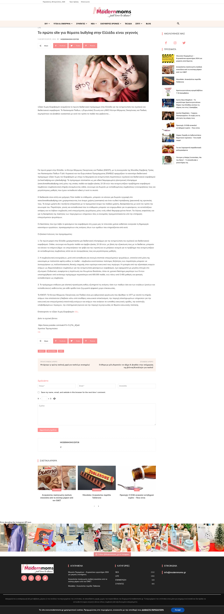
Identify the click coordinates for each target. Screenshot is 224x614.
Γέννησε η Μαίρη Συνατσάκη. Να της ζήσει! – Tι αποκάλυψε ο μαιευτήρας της (188, 160)
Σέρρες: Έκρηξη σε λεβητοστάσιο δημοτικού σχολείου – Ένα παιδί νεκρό (188, 137)
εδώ (76, 312)
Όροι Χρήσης (74, 2)
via (39, 332)
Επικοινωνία (85, 2)
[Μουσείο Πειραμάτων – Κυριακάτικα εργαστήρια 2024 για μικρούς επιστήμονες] (168, 58)
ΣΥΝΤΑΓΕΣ (80, 23)
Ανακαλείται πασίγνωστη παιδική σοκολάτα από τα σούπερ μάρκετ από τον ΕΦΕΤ (56, 498)
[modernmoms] (112, 12)
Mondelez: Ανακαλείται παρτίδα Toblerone (84, 586)
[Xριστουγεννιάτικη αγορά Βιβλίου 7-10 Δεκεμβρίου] (168, 92)
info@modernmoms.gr (175, 572)
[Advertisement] (97, 137)
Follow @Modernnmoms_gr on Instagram (113, 554)
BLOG (148, 23)
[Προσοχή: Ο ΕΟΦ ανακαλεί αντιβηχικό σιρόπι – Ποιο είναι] (137, 478)
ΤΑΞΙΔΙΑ (128, 23)
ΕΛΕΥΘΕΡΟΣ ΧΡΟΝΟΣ (109, 23)
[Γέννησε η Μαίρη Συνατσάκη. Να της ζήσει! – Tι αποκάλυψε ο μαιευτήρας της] (168, 160)
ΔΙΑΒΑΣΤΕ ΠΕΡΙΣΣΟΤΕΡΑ (153, 610)
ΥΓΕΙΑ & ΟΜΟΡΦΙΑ (62, 23)
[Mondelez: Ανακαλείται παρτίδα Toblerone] (97, 478)
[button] (178, 24)
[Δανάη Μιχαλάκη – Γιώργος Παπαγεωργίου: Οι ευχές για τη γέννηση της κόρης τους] (168, 115)
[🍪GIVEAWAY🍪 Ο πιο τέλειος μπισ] (154, 538)
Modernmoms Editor (70, 39)
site (61, 351)
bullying (52, 351)
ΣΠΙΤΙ (137, 23)
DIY (46, 23)
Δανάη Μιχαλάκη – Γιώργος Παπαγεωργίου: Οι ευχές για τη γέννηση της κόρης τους (188, 115)
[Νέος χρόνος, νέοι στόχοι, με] (98, 538)
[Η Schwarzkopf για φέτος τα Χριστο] (182, 538)
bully (41, 351)
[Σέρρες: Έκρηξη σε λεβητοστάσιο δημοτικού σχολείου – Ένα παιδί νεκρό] (168, 138)
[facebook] (61, 446)
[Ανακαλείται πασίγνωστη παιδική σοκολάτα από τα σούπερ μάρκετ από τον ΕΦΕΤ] (57, 478)
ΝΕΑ (93, 23)
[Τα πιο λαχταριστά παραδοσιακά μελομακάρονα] (168, 149)
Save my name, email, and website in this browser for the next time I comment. (73, 392)
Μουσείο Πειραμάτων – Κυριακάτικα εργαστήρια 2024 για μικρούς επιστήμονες (189, 58)
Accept (178, 610)
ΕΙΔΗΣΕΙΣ (56, 490)
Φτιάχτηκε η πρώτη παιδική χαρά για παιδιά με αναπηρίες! (65, 365)
